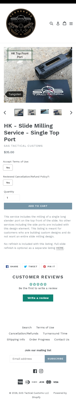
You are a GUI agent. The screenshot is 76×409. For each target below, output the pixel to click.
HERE (60, 248)
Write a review (38, 298)
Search (27, 327)
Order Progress (39, 339)
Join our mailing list (38, 350)
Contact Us (61, 339)
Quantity (9, 191)
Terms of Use (45, 327)
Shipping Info (16, 339)
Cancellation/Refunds (23, 333)
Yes (8, 167)
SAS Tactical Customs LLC (34, 393)
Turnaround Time (55, 333)
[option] (18, 112)
